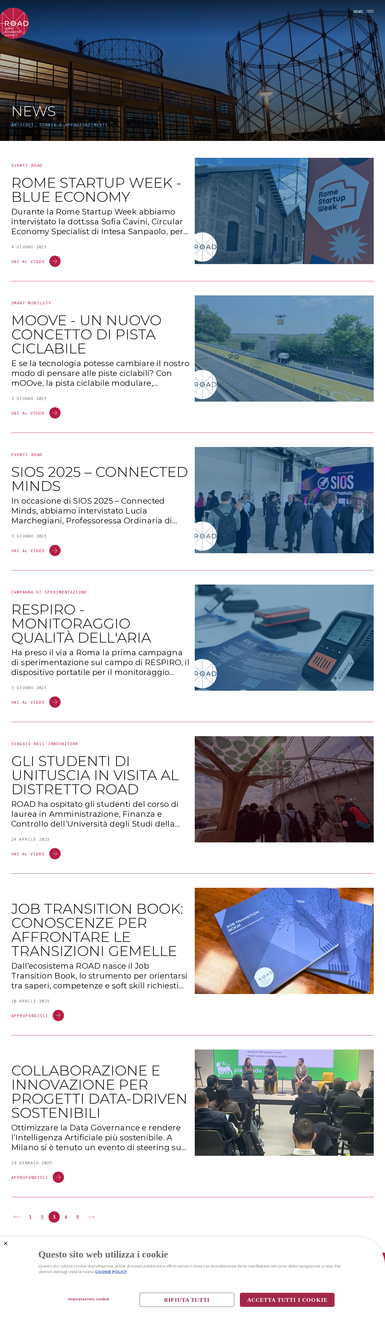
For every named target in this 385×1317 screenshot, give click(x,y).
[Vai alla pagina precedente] (17, 1217)
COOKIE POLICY (111, 1271)
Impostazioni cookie (88, 1299)
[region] (192, 1277)
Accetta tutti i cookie (287, 1300)
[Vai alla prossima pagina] (91, 1217)
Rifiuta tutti (187, 1300)
